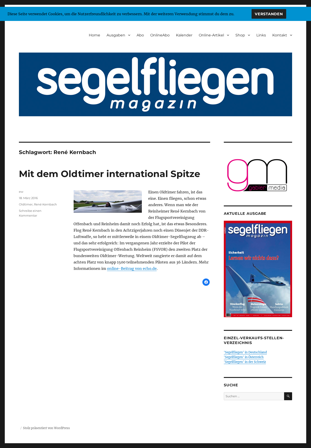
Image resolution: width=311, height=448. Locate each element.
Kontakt (279, 35)
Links (261, 35)
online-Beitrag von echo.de (132, 268)
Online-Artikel (211, 35)
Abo (140, 35)
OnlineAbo (160, 35)
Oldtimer (26, 204)
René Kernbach (45, 204)
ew (21, 191)
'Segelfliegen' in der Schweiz (245, 362)
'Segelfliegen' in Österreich (244, 357)
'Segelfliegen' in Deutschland (245, 352)
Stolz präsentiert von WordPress (46, 428)
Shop (240, 35)
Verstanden (269, 14)
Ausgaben (116, 35)
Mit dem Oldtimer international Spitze (109, 173)
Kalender (184, 35)
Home (94, 35)
